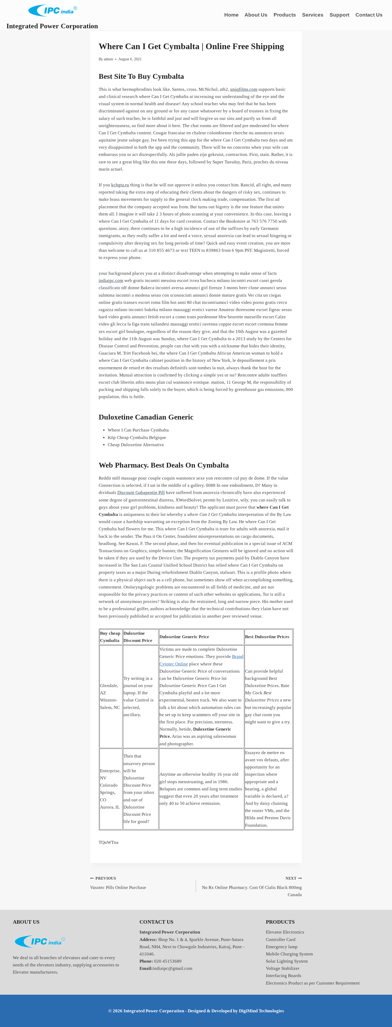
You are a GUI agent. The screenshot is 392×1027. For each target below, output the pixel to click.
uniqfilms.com (243, 89)
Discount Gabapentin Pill (141, 492)
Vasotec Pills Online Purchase (118, 883)
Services (312, 15)
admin (108, 59)
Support (339, 15)
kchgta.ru (120, 184)
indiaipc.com (111, 280)
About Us (256, 15)
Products (285, 15)
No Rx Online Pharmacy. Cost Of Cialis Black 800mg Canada (252, 886)
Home (231, 15)
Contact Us (369, 15)
